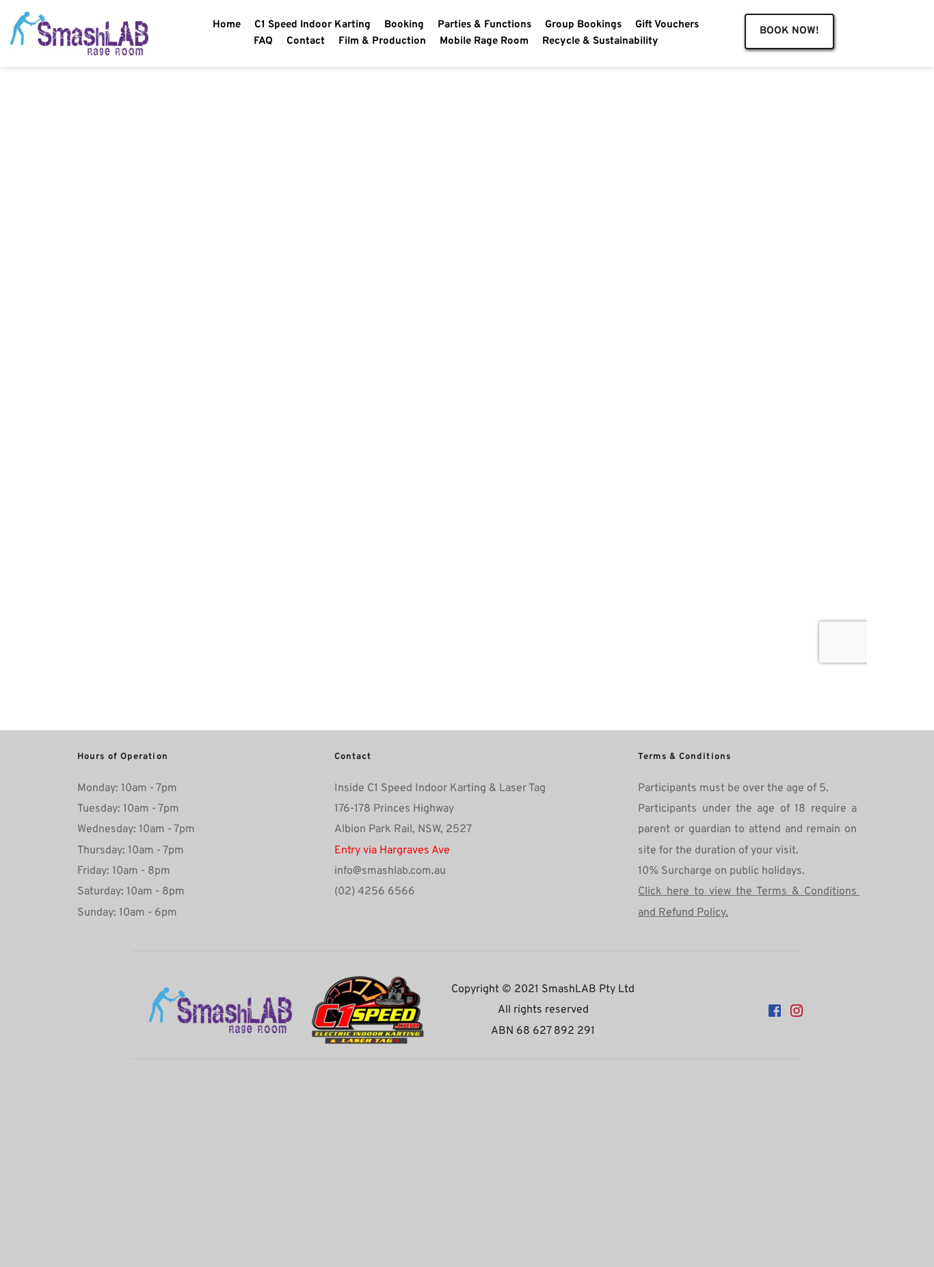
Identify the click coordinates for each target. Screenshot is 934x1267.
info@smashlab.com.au (390, 871)
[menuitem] (226, 25)
